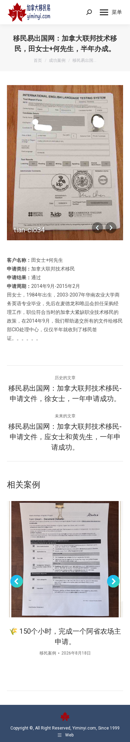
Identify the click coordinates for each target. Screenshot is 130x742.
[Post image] (65, 559)
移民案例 (48, 653)
